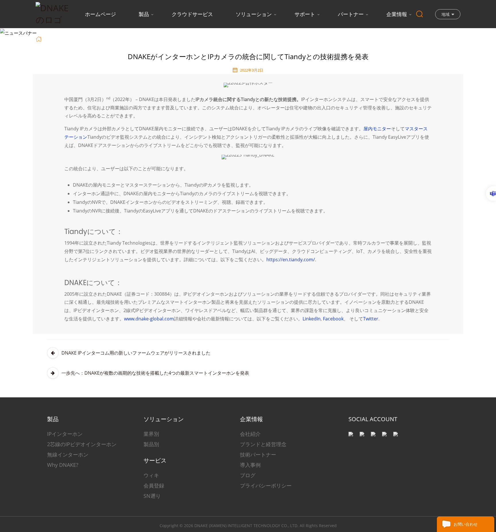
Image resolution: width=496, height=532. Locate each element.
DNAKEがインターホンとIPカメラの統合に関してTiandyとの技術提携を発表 (187, 38)
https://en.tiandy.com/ (290, 259)
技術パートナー (258, 454)
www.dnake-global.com (149, 319)
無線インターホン (67, 454)
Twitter (370, 319)
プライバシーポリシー (266, 485)
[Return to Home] (39, 38)
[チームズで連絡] (491, 193)
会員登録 (154, 485)
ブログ (247, 475)
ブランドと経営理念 (263, 444)
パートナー (351, 14)
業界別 (151, 433)
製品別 (151, 444)
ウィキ (151, 475)
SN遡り (152, 495)
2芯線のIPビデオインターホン (82, 444)
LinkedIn (312, 319)
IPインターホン (65, 433)
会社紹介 (250, 433)
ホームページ (100, 14)
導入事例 (250, 464)
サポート (304, 14)
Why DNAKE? (62, 464)
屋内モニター (377, 128)
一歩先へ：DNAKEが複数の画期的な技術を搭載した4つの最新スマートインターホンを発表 (155, 373)
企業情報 (396, 14)
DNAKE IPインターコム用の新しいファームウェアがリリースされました (135, 353)
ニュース (89, 38)
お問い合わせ (466, 524)
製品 (144, 14)
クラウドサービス (192, 14)
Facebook (333, 319)
